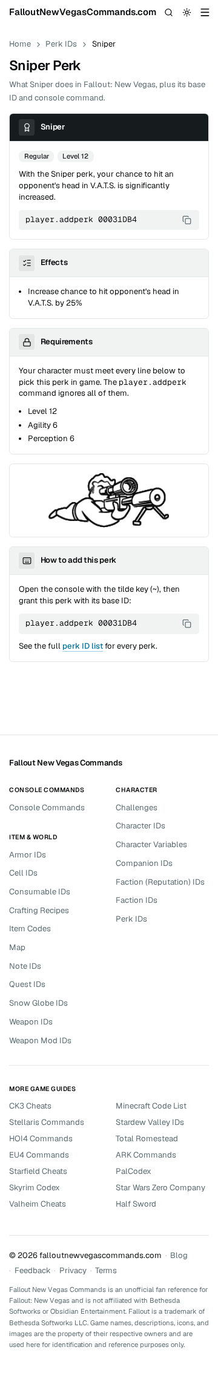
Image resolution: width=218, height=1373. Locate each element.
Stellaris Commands (46, 1122)
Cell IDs (23, 873)
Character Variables (151, 844)
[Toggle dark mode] (187, 13)
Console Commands (47, 807)
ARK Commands (146, 1155)
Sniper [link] (104, 44)
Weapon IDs (31, 1022)
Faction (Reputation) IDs (160, 882)
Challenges (136, 807)
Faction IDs (136, 900)
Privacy (73, 1270)
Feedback (33, 1270)
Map (17, 947)
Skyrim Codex (34, 1187)
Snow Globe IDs (38, 1003)
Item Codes (30, 928)
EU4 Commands (39, 1155)
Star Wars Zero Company (160, 1187)
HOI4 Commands (41, 1138)
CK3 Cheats (30, 1106)
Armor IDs (27, 855)
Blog (179, 1255)
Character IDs (140, 826)
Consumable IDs (39, 891)
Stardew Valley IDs (150, 1122)
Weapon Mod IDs (40, 1040)
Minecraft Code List (151, 1106)
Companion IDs (144, 863)
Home (20, 44)
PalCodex (133, 1171)
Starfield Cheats (38, 1171)
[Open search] (169, 13)
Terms (106, 1270)
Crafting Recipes (39, 910)
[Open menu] (205, 13)
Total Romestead (147, 1138)
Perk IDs (61, 44)
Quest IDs (27, 984)
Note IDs (25, 966)
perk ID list (82, 646)
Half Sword (136, 1204)
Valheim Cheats (37, 1204)
